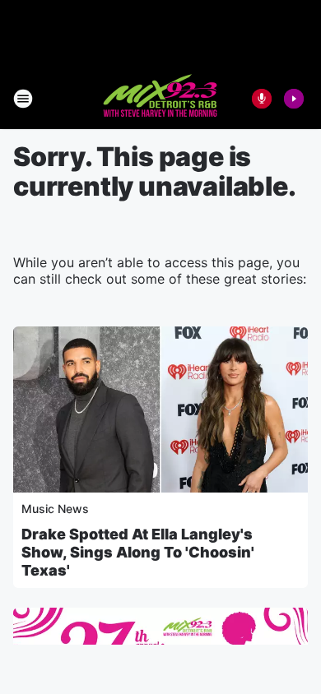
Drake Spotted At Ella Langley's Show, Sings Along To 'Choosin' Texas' (137, 552)
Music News (55, 509)
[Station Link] (161, 98)
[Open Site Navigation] (23, 99)
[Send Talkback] (262, 99)
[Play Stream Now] (294, 99)
